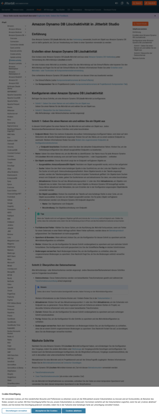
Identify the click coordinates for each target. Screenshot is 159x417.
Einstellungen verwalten (16, 411)
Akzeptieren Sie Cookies (46, 411)
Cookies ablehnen (74, 411)
